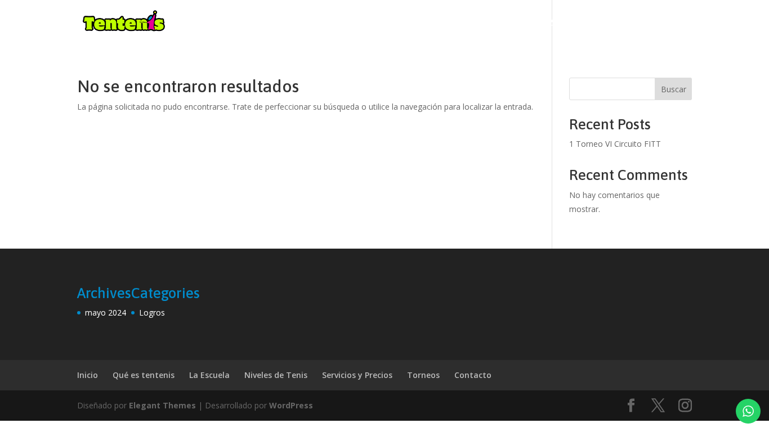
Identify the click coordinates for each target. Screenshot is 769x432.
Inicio (487, 23)
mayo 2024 (105, 312)
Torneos (600, 23)
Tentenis (535, 23)
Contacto (669, 23)
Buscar (673, 89)
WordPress (291, 405)
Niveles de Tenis (275, 375)
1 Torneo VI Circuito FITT (615, 143)
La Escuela (209, 375)
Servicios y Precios (357, 375)
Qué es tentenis (144, 375)
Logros (152, 312)
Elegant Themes (162, 405)
